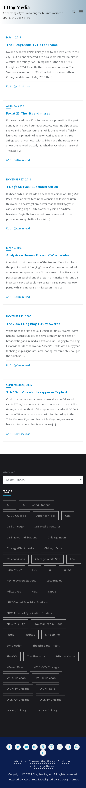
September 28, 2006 (19, 385)
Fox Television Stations (21, 580)
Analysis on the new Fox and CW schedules (37, 255)
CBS (68, 515)
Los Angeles (54, 580)
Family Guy (14, 569)
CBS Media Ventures (47, 526)
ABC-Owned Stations (36, 505)
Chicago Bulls (53, 548)
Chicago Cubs (16, 559)
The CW (12, 656)
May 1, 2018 (13, 37)
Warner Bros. (15, 667)
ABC (9, 505)
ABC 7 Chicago (16, 515)
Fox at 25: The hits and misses (28, 113)
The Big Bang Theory (46, 645)
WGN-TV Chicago (18, 688)
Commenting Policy (42, 761)
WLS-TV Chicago (50, 699)
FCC (34, 569)
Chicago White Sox (47, 559)
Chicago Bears (57, 537)
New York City (16, 623)
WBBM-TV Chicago (46, 667)
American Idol (45, 515)
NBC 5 (52, 591)
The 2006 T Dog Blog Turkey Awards (33, 324)
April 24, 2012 (15, 106)
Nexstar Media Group (49, 623)
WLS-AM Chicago (18, 699)
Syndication (14, 645)
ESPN (74, 559)
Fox (50, 569)
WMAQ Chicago (17, 710)
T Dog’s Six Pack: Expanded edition (32, 187)
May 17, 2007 (14, 248)
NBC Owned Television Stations (27, 602)
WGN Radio (47, 688)
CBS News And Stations (22, 537)
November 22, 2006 (18, 316)
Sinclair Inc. (52, 634)
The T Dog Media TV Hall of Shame (32, 44)
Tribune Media (65, 656)
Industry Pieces (44, 766)
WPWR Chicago (48, 710)
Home (66, 761)
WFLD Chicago (46, 677)
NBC (35, 591)
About (18, 761)
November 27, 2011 (18, 179)
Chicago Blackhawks (20, 548)
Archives (9, 472)
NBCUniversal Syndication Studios (29, 613)
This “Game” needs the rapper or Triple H (36, 392)
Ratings (30, 634)
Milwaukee (14, 591)
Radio (10, 634)
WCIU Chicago (16, 677)
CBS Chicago (15, 526)
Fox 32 (67, 569)
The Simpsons (36, 656)
